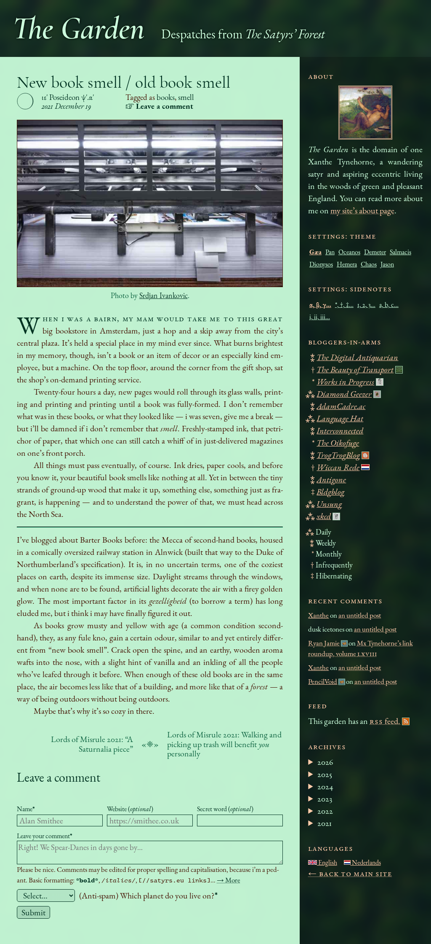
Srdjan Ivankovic (163, 295)
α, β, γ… (320, 304)
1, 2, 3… (366, 304)
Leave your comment (44, 835)
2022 (325, 810)
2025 (324, 774)
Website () (130, 808)
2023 (324, 798)
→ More (228, 880)
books (166, 97)
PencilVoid (322, 681)
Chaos (369, 264)
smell (186, 97)
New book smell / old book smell (123, 82)
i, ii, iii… (319, 316)
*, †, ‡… (344, 304)
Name (26, 808)
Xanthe (318, 615)
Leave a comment (58, 777)
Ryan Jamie (324, 643)
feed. (385, 720)
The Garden (78, 28)
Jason (387, 264)
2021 (324, 823)
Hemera (347, 264)
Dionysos (321, 264)
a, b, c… (389, 304)
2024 (325, 786)
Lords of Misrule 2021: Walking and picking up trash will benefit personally (224, 744)
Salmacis (400, 251)
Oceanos (349, 251)
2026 (325, 761)
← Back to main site (350, 873)
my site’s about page (362, 210)
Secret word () (225, 808)
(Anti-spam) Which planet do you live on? (148, 895)
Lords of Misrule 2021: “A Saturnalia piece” (92, 743)
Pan (330, 251)
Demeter (375, 251)
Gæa (315, 251)
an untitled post (359, 615)
